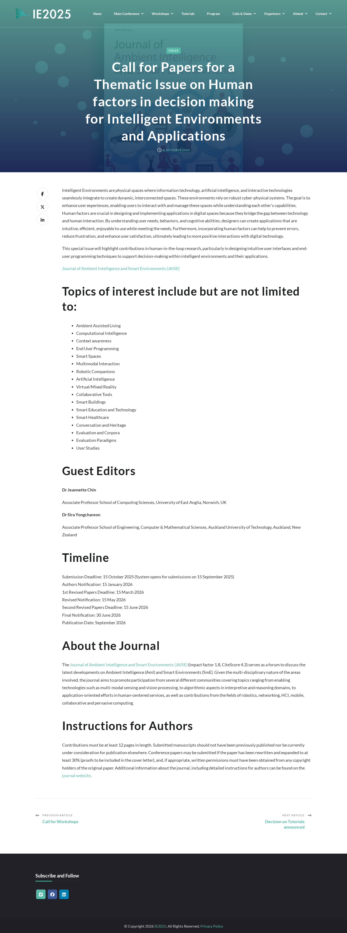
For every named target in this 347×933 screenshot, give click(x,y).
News (97, 14)
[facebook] (52, 894)
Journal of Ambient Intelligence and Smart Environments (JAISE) (121, 268)
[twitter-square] (41, 894)
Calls (173, 50)
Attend (298, 14)
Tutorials (188, 14)
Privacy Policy (211, 926)
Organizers (272, 14)
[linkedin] (64, 894)
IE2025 (160, 926)
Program (213, 14)
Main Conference (126, 14)
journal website (76, 775)
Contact (321, 14)
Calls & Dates (242, 14)
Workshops (160, 14)
